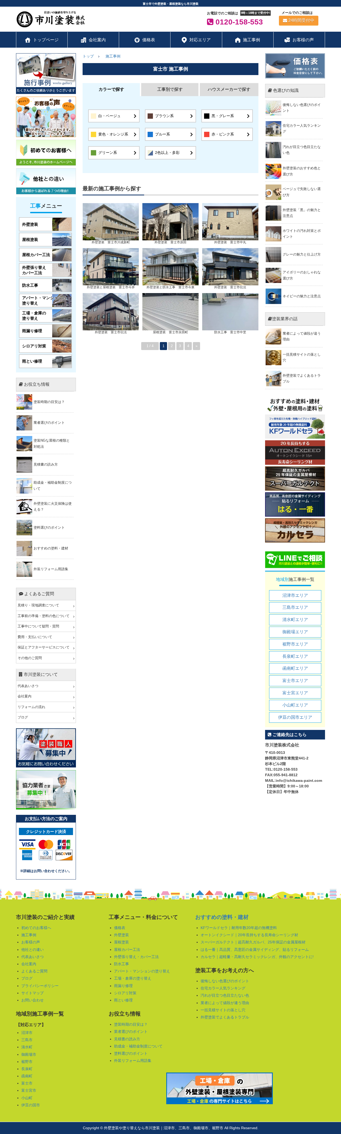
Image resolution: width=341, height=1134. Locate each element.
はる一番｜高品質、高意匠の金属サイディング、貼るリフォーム (255, 949)
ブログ (23, 717)
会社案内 (24, 696)
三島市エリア (295, 607)
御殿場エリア (295, 632)
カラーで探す (111, 89)
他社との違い (32, 949)
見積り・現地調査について (38, 605)
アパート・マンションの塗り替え (142, 971)
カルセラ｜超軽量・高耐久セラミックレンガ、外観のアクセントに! (257, 957)
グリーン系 (107, 152)
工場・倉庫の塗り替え (132, 978)
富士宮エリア (295, 693)
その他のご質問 (30, 658)
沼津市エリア (295, 595)
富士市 (27, 1083)
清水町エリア (295, 619)
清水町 (27, 1047)
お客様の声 (30, 942)
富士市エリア (295, 680)
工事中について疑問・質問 (38, 626)
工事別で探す (170, 89)
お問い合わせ (32, 1000)
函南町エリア (295, 668)
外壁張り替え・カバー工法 (136, 957)
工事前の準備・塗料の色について (44, 616)
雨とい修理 (123, 1000)
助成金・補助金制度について (138, 1046)
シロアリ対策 (125, 993)
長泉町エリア (295, 656)
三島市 (27, 1040)
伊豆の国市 (30, 1105)
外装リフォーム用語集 (132, 1060)
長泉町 (27, 1069)
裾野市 (27, 1061)
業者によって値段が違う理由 (225, 1003)
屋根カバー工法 (127, 949)
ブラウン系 (164, 116)
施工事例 (112, 56)
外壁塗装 (121, 935)
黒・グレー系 (223, 116)
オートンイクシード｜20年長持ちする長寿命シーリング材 (249, 935)
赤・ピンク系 (223, 134)
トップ (88, 56)
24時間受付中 (301, 20)
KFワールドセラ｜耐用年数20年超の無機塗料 (239, 928)
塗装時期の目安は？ (131, 1024)
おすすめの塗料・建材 (222, 917)
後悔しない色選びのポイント (225, 981)
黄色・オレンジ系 (113, 134)
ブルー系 (162, 134)
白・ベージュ (109, 116)
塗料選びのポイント (131, 1053)
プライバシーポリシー (40, 986)
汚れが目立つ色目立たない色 (225, 995)
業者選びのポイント (131, 1031)
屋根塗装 (121, 942)
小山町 (27, 1098)
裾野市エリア (295, 644)
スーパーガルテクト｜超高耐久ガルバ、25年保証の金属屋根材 (253, 942)
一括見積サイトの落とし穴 (223, 1010)
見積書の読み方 (127, 1039)
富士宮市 (28, 1090)
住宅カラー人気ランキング (223, 988)
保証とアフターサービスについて (44, 647)
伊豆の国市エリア (295, 717)
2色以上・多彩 (167, 152)
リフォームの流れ (31, 707)
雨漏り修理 (123, 986)
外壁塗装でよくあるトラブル (225, 1017)
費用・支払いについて (35, 637)
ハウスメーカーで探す (229, 89)
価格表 (119, 928)
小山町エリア (295, 705)
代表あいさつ (28, 686)
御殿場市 (28, 1054)
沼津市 (27, 1032)
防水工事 (121, 964)
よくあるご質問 (34, 971)
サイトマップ (32, 993)
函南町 (27, 1076)
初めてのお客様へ (36, 928)
